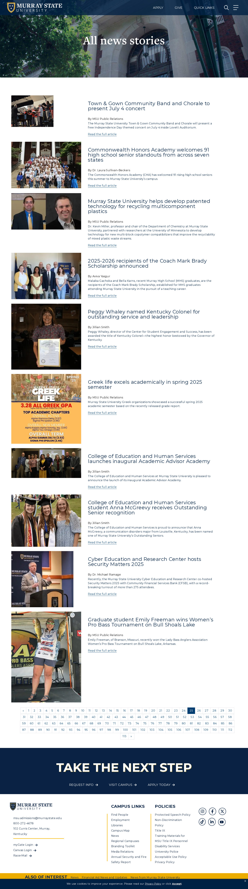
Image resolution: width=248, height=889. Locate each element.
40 (93, 717)
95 (86, 729)
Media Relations (122, 851)
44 (124, 717)
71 (114, 723)
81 (191, 723)
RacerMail (20, 855)
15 (117, 710)
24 (183, 710)
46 (139, 717)
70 (107, 723)
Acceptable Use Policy (171, 856)
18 (138, 710)
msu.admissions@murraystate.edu (37, 818)
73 (129, 723)
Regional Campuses (125, 841)
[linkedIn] (213, 822)
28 (214, 710)
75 (145, 723)
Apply (158, 8)
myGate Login (23, 844)
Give (178, 8)
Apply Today (159, 785)
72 (122, 723)
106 (178, 729)
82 (199, 723)
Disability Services (167, 846)
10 (82, 710)
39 (86, 717)
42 (108, 717)
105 (170, 729)
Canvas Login (22, 850)
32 (31, 717)
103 (152, 729)
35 (55, 717)
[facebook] (214, 811)
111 (222, 729)
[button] (245, 881)
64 (61, 723)
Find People (119, 814)
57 (222, 717)
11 (90, 710)
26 (199, 710)
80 (184, 723)
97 (101, 729)
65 (69, 723)
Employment (120, 820)
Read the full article (102, 134)
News (115, 835)
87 (24, 729)
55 (207, 717)
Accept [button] (177, 883)
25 (191, 710)
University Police (166, 851)
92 (63, 729)
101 (134, 729)
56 (214, 717)
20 (153, 710)
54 (200, 717)
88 (32, 729)
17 (131, 710)
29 (222, 710)
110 (215, 729)
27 (206, 710)
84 (215, 723)
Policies (165, 806)
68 (91, 723)
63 (54, 723)
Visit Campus (120, 785)
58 (230, 717)
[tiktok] (203, 822)
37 (70, 717)
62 (46, 723)
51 (177, 717)
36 (62, 717)
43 (116, 717)
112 (230, 729)
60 (31, 723)
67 (84, 723)
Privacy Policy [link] (153, 883)
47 (146, 717)
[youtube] (223, 822)
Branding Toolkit (123, 846)
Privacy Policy (165, 862)
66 (76, 723)
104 (161, 729)
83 (207, 723)
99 (117, 729)
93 (71, 729)
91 (55, 729)
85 (223, 723)
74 (137, 723)
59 (24, 723)
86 (230, 723)
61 (39, 723)
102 (143, 729)
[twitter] (223, 811)
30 (230, 710)
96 (93, 729)
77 (160, 723)
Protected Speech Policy (172, 814)
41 (101, 717)
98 (109, 729)
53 (192, 717)
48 (154, 717)
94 (78, 729)
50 (170, 717)
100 (125, 729)
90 (48, 729)
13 (103, 710)
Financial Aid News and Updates (104, 877)
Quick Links (204, 8)
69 (99, 723)
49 (162, 717)
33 (39, 717)
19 (145, 710)
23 (176, 710)
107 (187, 729)
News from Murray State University (155, 877)
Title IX (160, 830)
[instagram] (204, 811)
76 (152, 723)
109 (205, 729)
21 (160, 710)
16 (124, 710)
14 (110, 710)
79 (176, 723)
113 (124, 736)
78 (168, 723)
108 (196, 729)
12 (96, 710)
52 (184, 717)
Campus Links (128, 806)
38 (78, 717)
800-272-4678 (23, 823)
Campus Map (120, 830)
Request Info (81, 785)
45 (131, 717)
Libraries (117, 825)
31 (24, 717)
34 (47, 717)
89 (40, 729)
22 (168, 710)
